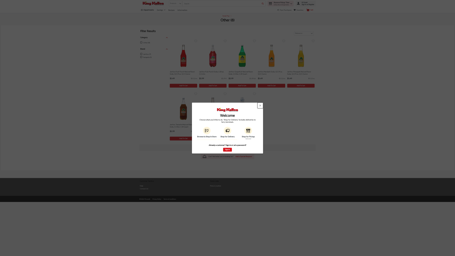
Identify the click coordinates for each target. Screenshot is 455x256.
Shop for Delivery (228, 136)
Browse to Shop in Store (206, 136)
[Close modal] (260, 105)
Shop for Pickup (248, 136)
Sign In (227, 149)
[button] (206, 133)
